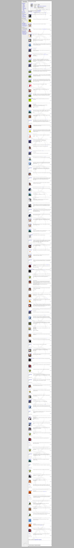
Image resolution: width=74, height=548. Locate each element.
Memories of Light (24, 31)
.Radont (29, 464)
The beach (47, 264)
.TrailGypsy (30, 110)
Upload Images (24, 12)
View (45, 12)
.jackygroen (30, 254)
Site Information (24, 16)
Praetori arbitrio (24, 8)
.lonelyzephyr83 (30, 14)
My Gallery (45, 53)
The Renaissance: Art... (25, 25)
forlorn (39, 358)
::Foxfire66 (30, 280)
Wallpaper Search (24, 17)
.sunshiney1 (30, 129)
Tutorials (24, 10)
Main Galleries (23, 3)
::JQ (29, 364)
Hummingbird (23, 24)
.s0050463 (30, 43)
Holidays (24, 6)
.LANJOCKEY (30, 74)
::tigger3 (30, 427)
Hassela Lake (45, 54)
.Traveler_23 (30, 344)
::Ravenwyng (30, 177)
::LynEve (30, 172)
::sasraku (30, 287)
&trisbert (30, 316)
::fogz (29, 182)
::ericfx (29, 533)
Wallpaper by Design (24, 32)
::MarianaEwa (30, 54)
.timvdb (29, 104)
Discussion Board (24, 14)
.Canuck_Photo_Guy (30, 269)
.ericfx (29, 442)
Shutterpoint (47, 298)
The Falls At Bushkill (44, 29)
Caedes (25, 2)
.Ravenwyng (30, 120)
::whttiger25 (30, 422)
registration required (38, 539)
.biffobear (30, 157)
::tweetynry (30, 299)
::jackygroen (30, 353)
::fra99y (30, 369)
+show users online (24, 29)
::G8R (29, 513)
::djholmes (30, 507)
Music (23, 7)
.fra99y (29, 275)
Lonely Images (23, 23)
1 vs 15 (44, 269)
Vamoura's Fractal (24, 33)
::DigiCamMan (30, 310)
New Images (23, 11)
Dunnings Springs (24, 26)
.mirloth (29, 339)
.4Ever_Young (30, 244)
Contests (24, 5)
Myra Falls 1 (44, 491)
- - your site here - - (24, 34)
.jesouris (30, 198)
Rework (23, 9)
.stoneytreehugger (30, 98)
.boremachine (30, 490)
